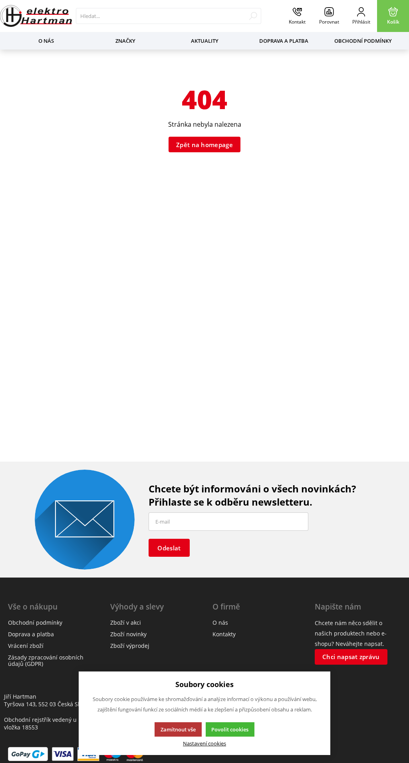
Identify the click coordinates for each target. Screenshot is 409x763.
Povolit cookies (229, 729)
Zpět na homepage (204, 145)
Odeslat (169, 548)
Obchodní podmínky (363, 40)
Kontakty (224, 634)
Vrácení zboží (26, 645)
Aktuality (204, 40)
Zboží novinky (128, 634)
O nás (46, 40)
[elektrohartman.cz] (36, 16)
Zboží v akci (125, 622)
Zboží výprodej (129, 645)
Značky (125, 40)
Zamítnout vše (178, 729)
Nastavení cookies (204, 743)
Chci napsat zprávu (350, 657)
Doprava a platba (283, 40)
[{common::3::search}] (253, 16)
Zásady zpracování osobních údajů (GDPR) (45, 660)
